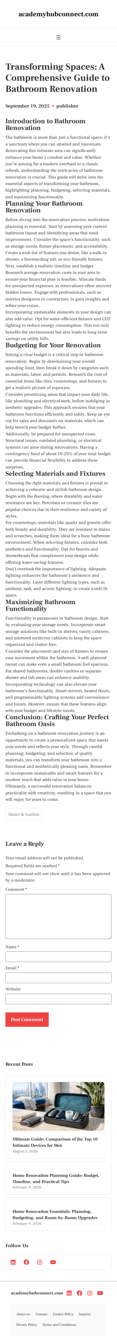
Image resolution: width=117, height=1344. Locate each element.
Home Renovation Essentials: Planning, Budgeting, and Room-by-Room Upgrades (55, 1214)
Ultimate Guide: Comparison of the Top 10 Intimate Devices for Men (55, 1142)
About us (23, 1314)
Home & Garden (23, 814)
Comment (16, 889)
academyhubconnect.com (37, 1293)
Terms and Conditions (59, 1325)
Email (12, 968)
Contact (41, 1314)
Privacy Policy (26, 1325)
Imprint (85, 1314)
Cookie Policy (63, 1314)
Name (12, 947)
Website (13, 989)
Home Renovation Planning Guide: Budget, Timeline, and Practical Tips (56, 1178)
